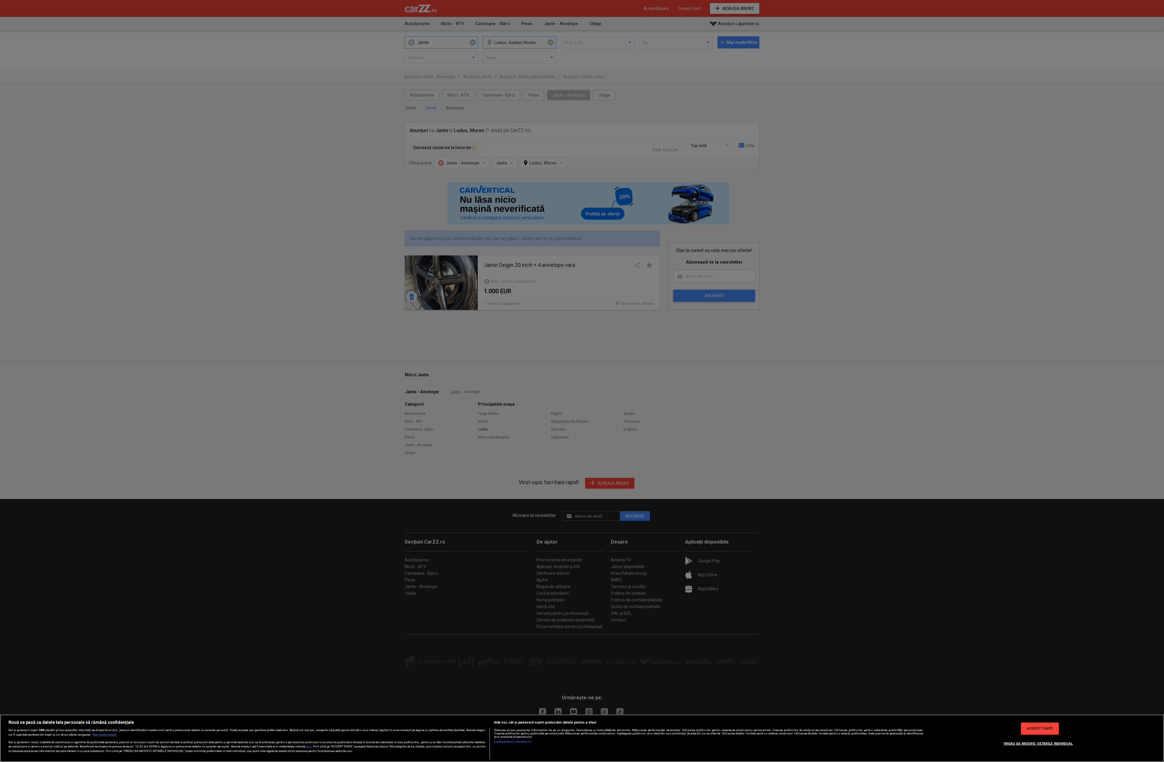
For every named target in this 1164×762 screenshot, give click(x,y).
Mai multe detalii (105, 734)
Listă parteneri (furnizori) (512, 741)
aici (309, 746)
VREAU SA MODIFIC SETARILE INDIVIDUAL (1038, 743)
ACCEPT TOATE (1040, 728)
